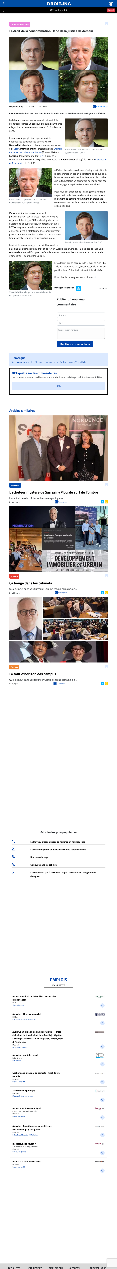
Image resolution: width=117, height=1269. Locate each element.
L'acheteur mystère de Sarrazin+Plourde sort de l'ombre (58, 849)
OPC (42, 156)
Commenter (62, 501)
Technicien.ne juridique (23, 1090)
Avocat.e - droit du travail (25, 1055)
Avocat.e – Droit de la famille (26, 1161)
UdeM (16, 148)
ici (94, 277)
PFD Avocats (17, 1060)
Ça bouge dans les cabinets (44, 864)
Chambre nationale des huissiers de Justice (35, 150)
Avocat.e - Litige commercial (26, 1014)
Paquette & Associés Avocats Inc (24, 1019)
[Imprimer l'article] (106, 501)
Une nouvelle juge (39, 857)
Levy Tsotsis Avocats (20, 1047)
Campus (14, 667)
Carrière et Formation (20, 24)
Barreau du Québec (19, 1116)
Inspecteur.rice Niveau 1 (24, 1143)
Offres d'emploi (58, 10)
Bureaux (14, 576)
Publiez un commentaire (75, 344)
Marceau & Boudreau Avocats (22, 1096)
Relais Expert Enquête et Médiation (25, 1134)
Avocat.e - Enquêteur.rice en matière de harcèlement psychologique (32, 1127)
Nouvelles (15, 485)
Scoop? (111, 10)
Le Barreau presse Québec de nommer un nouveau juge (57, 841)
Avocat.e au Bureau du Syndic (27, 1108)
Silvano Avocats (18, 1005)
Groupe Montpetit (18, 1081)
